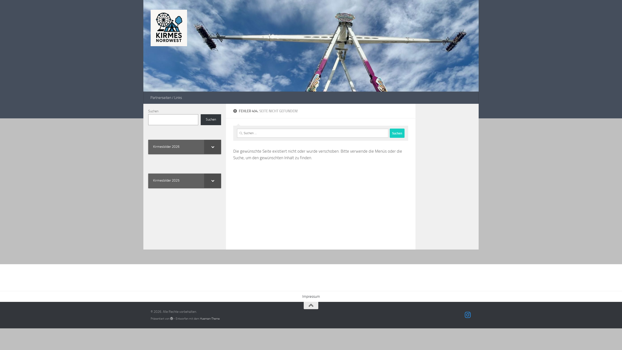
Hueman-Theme (210, 318)
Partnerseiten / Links (166, 98)
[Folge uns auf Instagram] (468, 315)
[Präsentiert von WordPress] (171, 318)
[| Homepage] (169, 28)
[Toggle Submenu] (212, 147)
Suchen (153, 111)
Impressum (311, 296)
